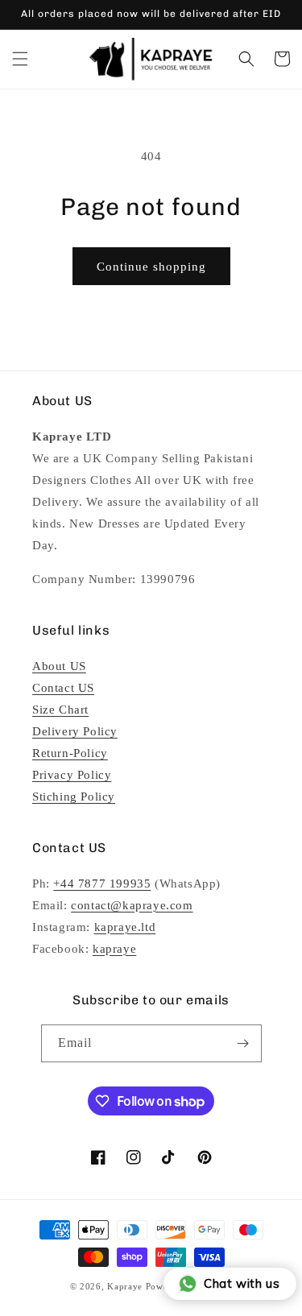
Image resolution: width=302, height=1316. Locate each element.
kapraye (114, 948)
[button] (20, 59)
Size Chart (60, 709)
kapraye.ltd (125, 927)
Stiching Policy (73, 796)
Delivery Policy (75, 731)
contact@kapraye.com (131, 905)
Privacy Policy (71, 774)
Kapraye (125, 1286)
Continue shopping (151, 266)
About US (59, 666)
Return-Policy (70, 753)
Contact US (63, 687)
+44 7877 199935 (102, 883)
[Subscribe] (243, 1043)
